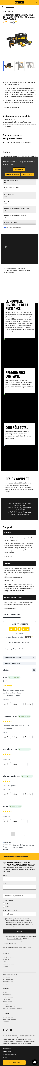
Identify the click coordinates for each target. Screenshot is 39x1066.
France (7, 903)
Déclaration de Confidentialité (14, 939)
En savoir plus (7, 126)
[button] (3, 1030)
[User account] (37, 2)
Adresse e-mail (7, 892)
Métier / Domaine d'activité (10, 910)
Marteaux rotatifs (10, 7)
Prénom (5, 875)
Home (2, 7)
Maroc (7, 906)
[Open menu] (2, 2)
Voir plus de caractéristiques (11, 107)
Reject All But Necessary (12, 174)
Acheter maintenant (14, 1062)
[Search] (32, 2)
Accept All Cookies (27, 174)
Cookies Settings (19, 169)
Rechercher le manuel (10, 608)
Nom (4, 883)
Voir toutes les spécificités (13, 227)
